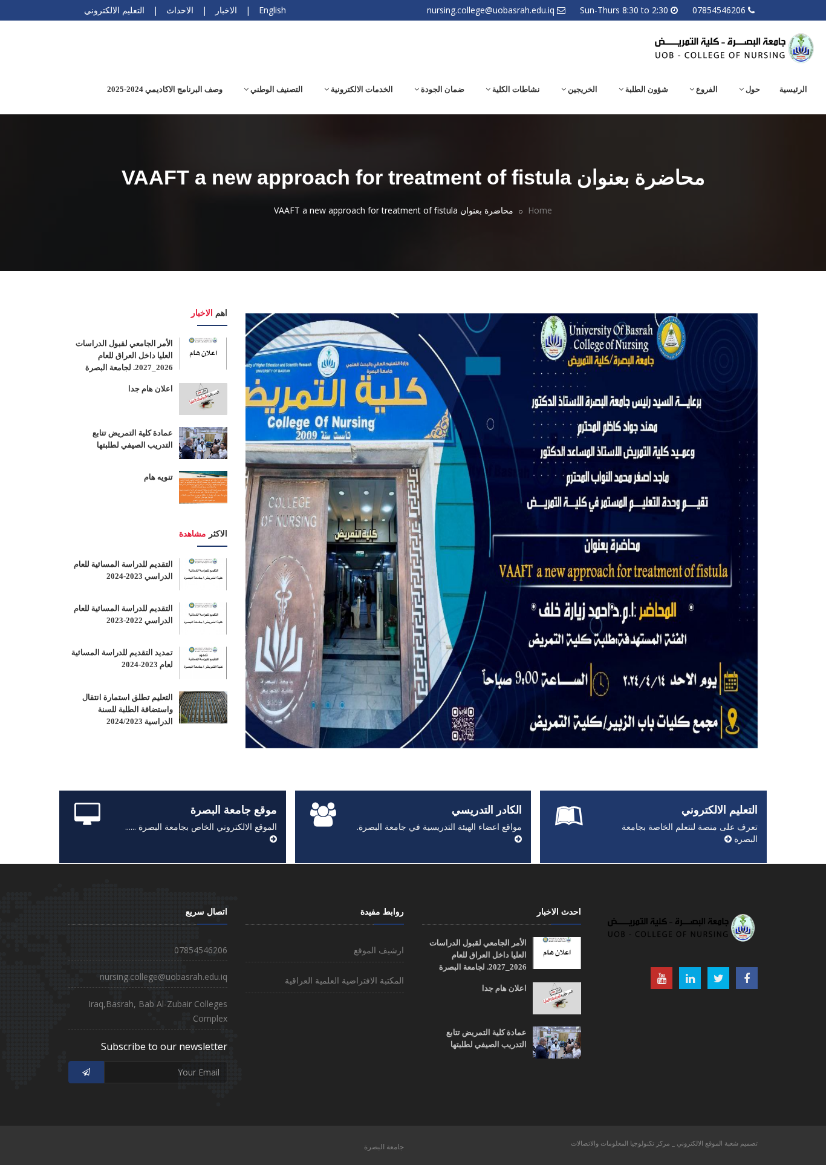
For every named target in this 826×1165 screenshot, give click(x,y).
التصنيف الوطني (276, 89)
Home (540, 210)
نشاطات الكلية (515, 89)
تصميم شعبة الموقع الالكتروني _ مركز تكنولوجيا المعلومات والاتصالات (664, 1142)
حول (752, 89)
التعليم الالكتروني (114, 10)
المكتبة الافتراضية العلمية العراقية (344, 980)
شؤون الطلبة (645, 89)
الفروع (706, 89)
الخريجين (581, 89)
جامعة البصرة (384, 1146)
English (272, 10)
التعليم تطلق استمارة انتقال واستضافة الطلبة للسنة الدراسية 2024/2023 (127, 709)
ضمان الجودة (441, 89)
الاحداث (179, 10)
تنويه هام (158, 476)
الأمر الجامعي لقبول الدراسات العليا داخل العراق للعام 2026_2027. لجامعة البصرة (124, 355)
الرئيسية (793, 89)
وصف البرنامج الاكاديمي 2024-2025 (165, 89)
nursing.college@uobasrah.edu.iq (490, 10)
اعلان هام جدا (150, 388)
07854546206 (719, 10)
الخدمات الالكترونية (361, 89)
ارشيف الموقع (379, 950)
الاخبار (226, 10)
